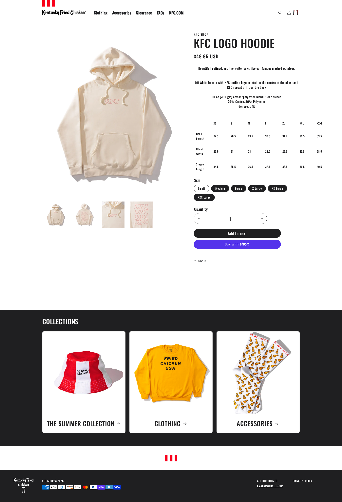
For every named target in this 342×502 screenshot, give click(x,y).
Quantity (201, 209)
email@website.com (270, 486)
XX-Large (277, 188)
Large (238, 188)
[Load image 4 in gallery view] (141, 215)
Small (201, 188)
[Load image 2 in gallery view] (84, 215)
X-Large (257, 188)
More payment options (237, 253)
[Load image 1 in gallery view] (55, 215)
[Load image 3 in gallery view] (113, 215)
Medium (220, 188)
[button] (280, 12)
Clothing (168, 423)
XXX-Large (204, 197)
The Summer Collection (80, 423)
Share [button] (202, 261)
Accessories (255, 423)
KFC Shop (48, 481)
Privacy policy (302, 481)
